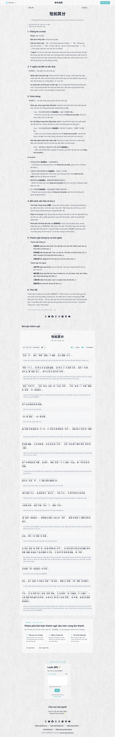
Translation (89, 347)
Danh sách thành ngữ (56, 726)
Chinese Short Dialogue (67, 732)
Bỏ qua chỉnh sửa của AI (55, 686)
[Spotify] (63, 316)
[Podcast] (66, 316)
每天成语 (59, 2)
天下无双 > (85, 7)
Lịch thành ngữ (47, 729)
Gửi (57, 690)
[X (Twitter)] (46, 316)
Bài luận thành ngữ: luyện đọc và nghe (39, 24)
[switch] (72, 347)
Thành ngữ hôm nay (41, 726)
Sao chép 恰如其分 (51, 673)
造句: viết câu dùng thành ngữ (37, 26)
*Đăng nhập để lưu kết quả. (57, 694)
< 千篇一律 (30, 7)
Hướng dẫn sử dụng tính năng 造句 (57, 661)
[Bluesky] (49, 316)
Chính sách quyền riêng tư (63, 729)
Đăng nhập (105, 3)
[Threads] (52, 316)
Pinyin (78, 347)
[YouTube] (69, 316)
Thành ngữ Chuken (72, 726)
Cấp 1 (55, 309)
